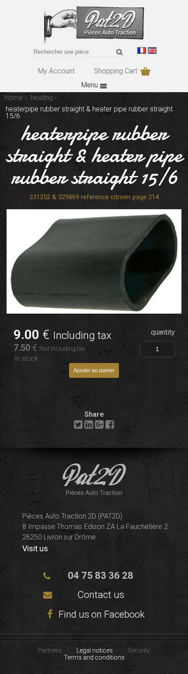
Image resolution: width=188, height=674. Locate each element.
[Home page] (94, 43)
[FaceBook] (109, 426)
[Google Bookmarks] (99, 426)
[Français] (141, 50)
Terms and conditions (94, 657)
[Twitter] (78, 426)
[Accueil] (94, 492)
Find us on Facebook (100, 614)
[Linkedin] (88, 426)
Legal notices (95, 650)
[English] (152, 50)
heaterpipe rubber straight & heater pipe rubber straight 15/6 (94, 154)
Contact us (100, 594)
